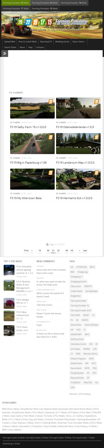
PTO (94, 373)
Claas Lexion (76, 286)
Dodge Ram (76, 296)
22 (58, 250)
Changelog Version (79, 281)
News (22, 47)
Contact (17, 443)
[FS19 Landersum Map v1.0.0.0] (78, 143)
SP (88, 378)
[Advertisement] (55, 71)
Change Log (82, 272)
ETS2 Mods (58, 415)
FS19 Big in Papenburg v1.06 (28, 162)
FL (93, 315)
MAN (78, 354)
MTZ (94, 363)
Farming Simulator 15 (80, 305)
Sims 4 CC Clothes (75, 415)
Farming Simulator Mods (16, 2)
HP (72, 330)
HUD (79, 330)
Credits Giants (76, 291)
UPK (72, 387)
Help (30, 47)
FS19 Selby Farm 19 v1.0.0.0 (28, 127)
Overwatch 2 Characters (30, 426)
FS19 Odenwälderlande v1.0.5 (75, 127)
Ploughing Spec (77, 373)
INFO (87, 334)
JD (96, 344)
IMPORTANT (76, 334)
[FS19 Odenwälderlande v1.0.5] (78, 108)
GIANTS (85, 320)
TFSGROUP (75, 382)
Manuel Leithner (90, 354)
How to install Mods (27, 41)
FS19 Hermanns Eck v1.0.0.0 (74, 198)
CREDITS (88, 286)
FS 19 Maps (15, 122)
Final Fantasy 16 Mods (86, 426)
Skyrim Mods (50, 426)
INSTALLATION (77, 339)
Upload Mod (9, 41)
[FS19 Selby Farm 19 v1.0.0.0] (32, 108)
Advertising (7, 443)
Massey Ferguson (78, 358)
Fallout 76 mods (44, 415)
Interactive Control (78, 344)
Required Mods (77, 378)
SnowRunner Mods (21, 412)
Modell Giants (76, 363)
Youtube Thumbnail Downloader (60, 419)
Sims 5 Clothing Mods (45, 422)
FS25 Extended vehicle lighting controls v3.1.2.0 (24, 269)
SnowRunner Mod (29, 409)
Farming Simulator (78, 301)
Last (85, 250)
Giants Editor (10, 47)
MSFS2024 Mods (10, 409)
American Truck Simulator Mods (73, 422)
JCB (90, 344)
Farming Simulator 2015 (81, 310)
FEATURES (75, 315)
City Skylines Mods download (54, 409)
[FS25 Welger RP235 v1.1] (9, 303)
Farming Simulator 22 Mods (37, 438)
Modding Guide (62, 41)
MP (86, 363)
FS (72, 320)
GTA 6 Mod (85, 412)
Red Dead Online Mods (80, 409)
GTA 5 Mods (96, 422)
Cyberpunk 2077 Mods (56, 412)
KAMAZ (86, 349)
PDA (95, 368)
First (26, 250)
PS (88, 373)
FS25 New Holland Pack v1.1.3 (22, 315)
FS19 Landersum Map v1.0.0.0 (75, 162)
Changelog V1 (76, 276)
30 (67, 250)
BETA (92, 267)
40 (72, 250)
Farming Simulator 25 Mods (14, 438)
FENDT (86, 315)
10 (39, 250)
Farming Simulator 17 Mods (84, 438)
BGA (72, 272)
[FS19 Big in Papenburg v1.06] (32, 143)
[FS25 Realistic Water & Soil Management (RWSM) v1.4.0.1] (9, 285)
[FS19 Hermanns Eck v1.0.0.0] (78, 179)
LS (72, 354)
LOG (95, 349)
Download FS (46, 41)
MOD (91, 358)
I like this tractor (44, 305)
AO (72, 267)
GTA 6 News (85, 394)
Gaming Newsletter (87, 419)
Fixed (39, 325)
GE (77, 320)
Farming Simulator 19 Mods (60, 438)
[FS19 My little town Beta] (32, 179)
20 (48, 250)
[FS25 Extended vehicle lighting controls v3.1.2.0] (9, 270)
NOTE (87, 368)
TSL (96, 382)
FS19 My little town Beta (26, 198)
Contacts (40, 47)
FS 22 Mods (15, 419)
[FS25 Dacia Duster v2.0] (9, 330)
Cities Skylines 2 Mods (22, 422)
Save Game (16, 415)
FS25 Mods (28, 415)
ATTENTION (82, 267)
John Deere (75, 349)
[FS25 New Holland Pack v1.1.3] (9, 315)
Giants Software (91, 325)
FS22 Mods (37, 412)
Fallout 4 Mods (10, 426)
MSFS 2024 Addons (11, 429)
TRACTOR (88, 382)
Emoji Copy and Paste (32, 419)
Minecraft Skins (65, 426)
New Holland (76, 368)
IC (84, 330)
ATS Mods (73, 412)
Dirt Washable (91, 291)
